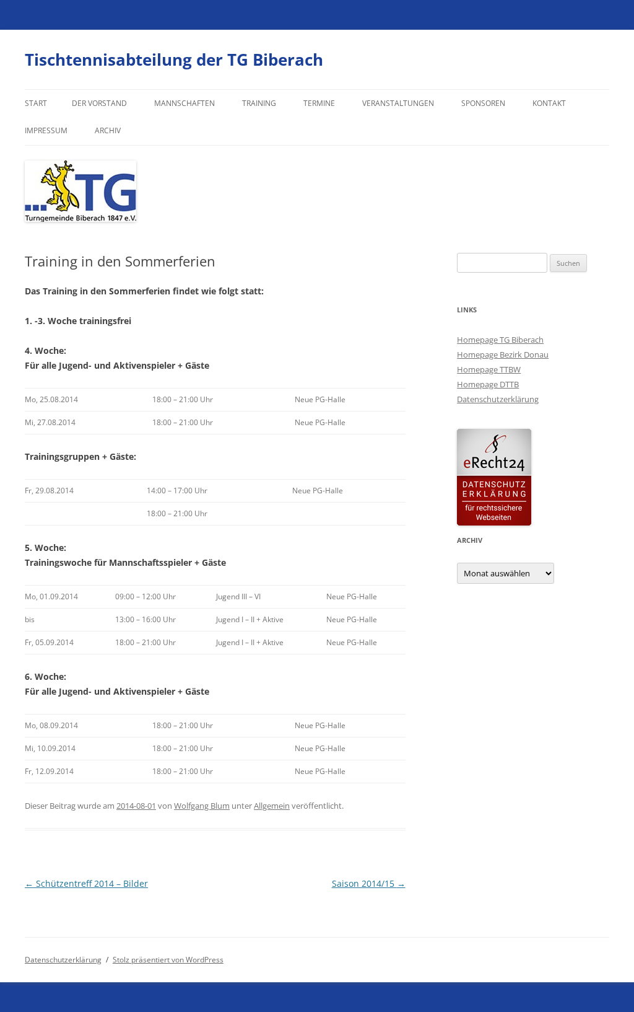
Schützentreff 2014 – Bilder (86, 883)
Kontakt (549, 103)
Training (259, 103)
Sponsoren (483, 103)
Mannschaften (184, 103)
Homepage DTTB (488, 384)
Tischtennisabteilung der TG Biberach (174, 59)
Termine (319, 103)
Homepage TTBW (489, 369)
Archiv (108, 130)
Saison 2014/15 (369, 883)
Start (36, 103)
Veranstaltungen (398, 103)
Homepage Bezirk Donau (503, 354)
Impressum (46, 130)
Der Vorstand (99, 103)
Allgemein (272, 805)
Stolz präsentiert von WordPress (168, 959)
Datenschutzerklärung (498, 399)
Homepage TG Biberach (500, 339)
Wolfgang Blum (202, 805)
